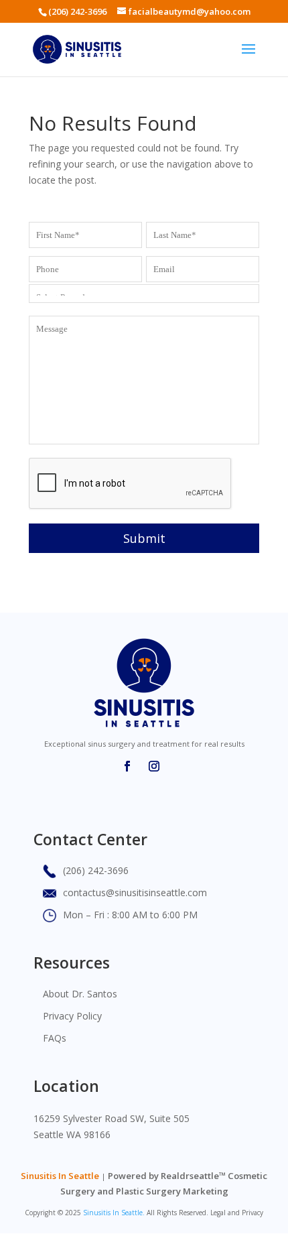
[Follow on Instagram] (154, 766)
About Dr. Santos (80, 993)
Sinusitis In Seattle (60, 1176)
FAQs (54, 1038)
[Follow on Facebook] (127, 766)
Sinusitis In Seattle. (114, 1212)
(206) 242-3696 (77, 11)
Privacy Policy (72, 1015)
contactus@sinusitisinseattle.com (135, 892)
